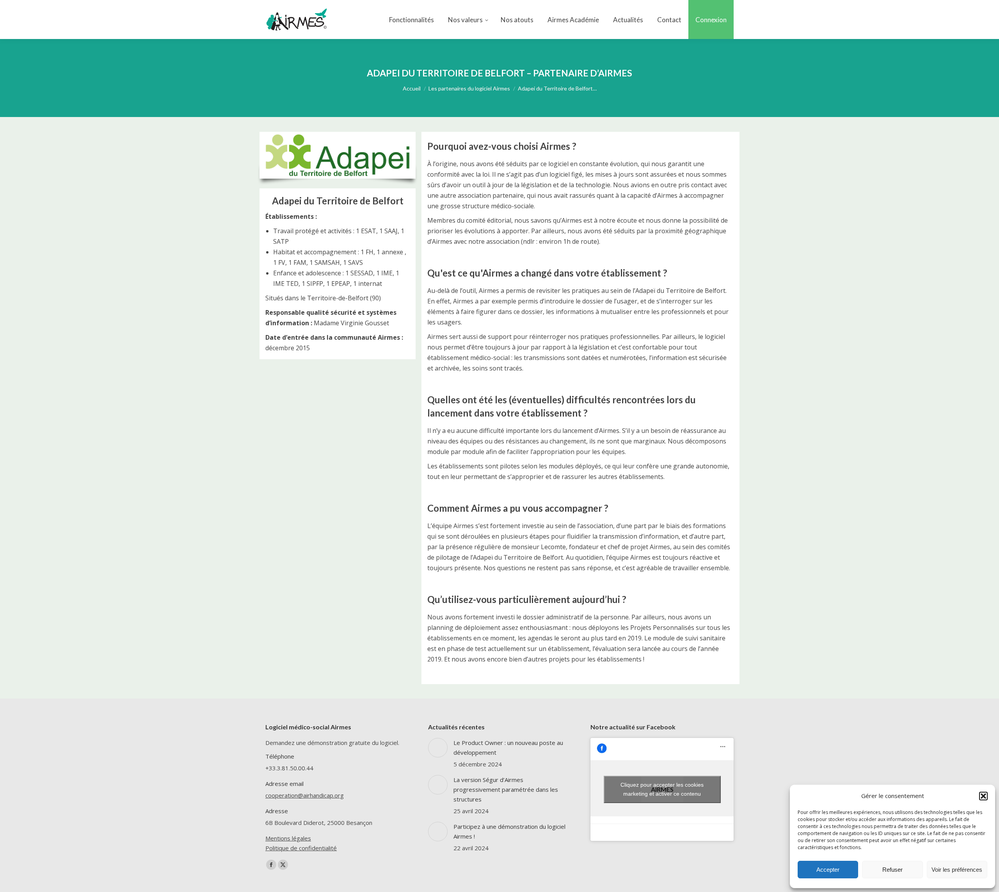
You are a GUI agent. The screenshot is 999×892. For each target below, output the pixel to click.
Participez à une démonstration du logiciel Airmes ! (509, 831)
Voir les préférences (956, 869)
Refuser (892, 869)
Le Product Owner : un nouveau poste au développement (508, 747)
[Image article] (438, 747)
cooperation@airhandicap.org (304, 795)
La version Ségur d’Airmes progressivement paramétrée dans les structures (505, 789)
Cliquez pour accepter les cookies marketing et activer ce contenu (662, 789)
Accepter (827, 869)
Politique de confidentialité (301, 848)
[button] (983, 796)
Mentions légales (288, 838)
